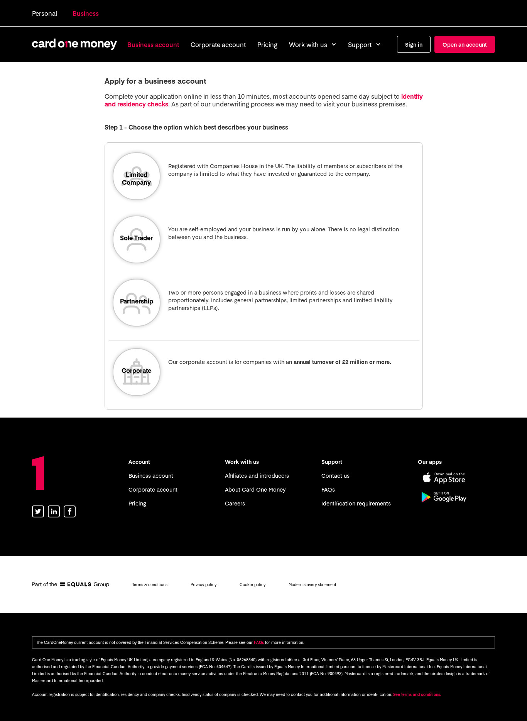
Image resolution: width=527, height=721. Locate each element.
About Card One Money (255, 489)
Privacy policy (203, 584)
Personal (44, 13)
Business (86, 13)
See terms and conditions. (417, 694)
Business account (153, 44)
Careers (235, 503)
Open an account (465, 44)
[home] (74, 44)
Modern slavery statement (312, 584)
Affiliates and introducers (257, 475)
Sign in (413, 44)
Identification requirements (356, 503)
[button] (312, 44)
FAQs (328, 489)
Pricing (267, 44)
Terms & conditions (149, 584)
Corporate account (218, 44)
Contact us (335, 475)
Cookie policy (252, 584)
